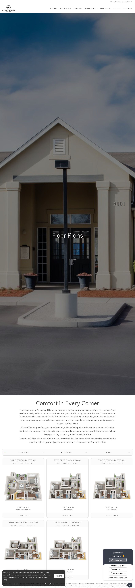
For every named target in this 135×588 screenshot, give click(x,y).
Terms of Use (18, 584)
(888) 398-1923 (115, 2)
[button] (24, 452)
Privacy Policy (49, 584)
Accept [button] (59, 576)
